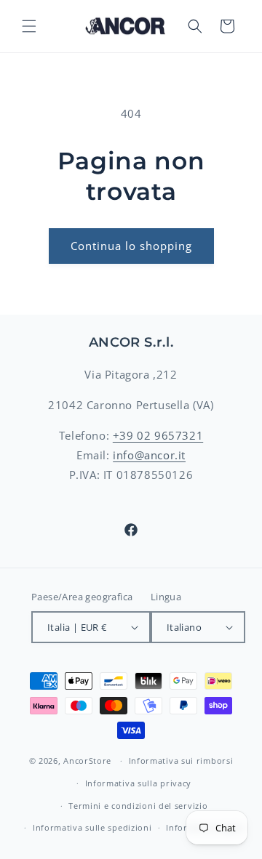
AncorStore (87, 760)
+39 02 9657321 (158, 435)
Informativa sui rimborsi (181, 760)
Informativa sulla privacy (138, 783)
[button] (29, 26)
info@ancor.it (149, 455)
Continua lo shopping (131, 245)
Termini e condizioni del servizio (137, 805)
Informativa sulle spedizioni (92, 827)
